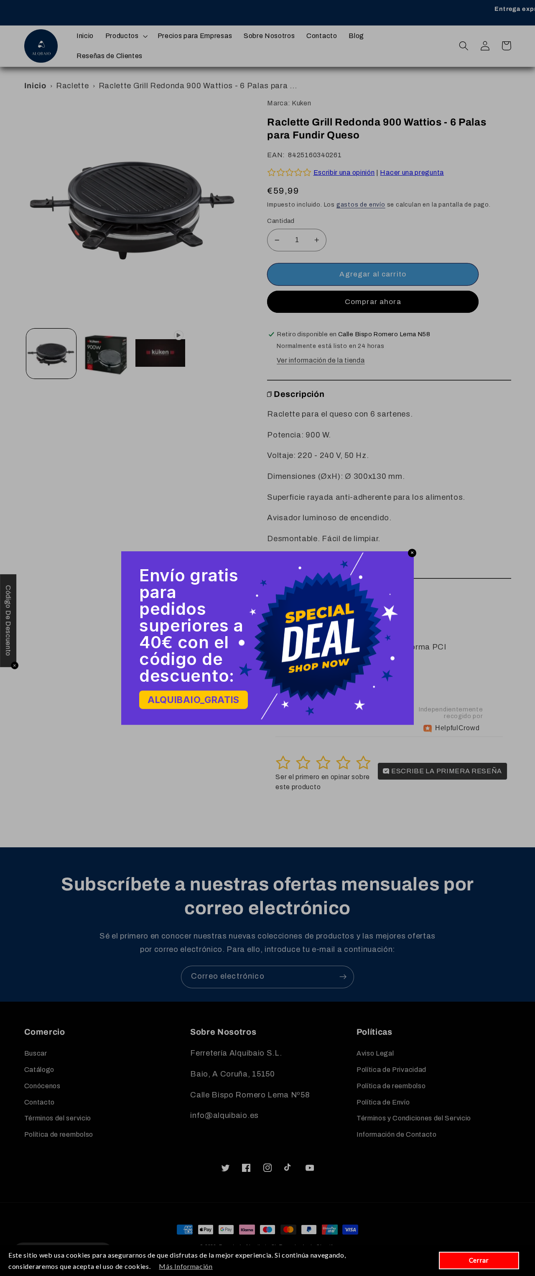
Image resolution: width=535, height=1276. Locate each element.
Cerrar (479, 1260)
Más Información (185, 1266)
